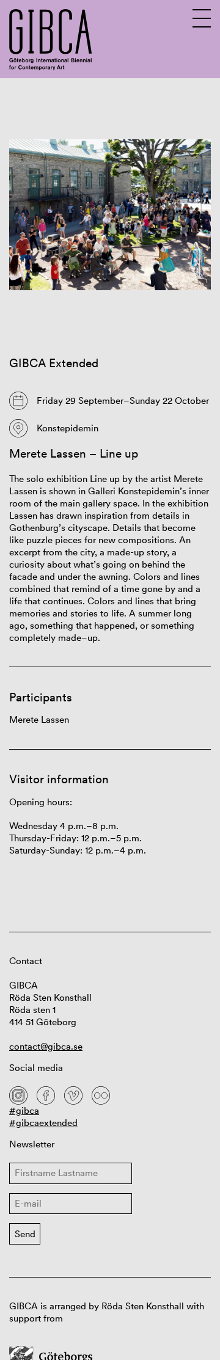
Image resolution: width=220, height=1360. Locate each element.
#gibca (24, 1110)
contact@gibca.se (45, 1046)
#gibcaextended (43, 1122)
